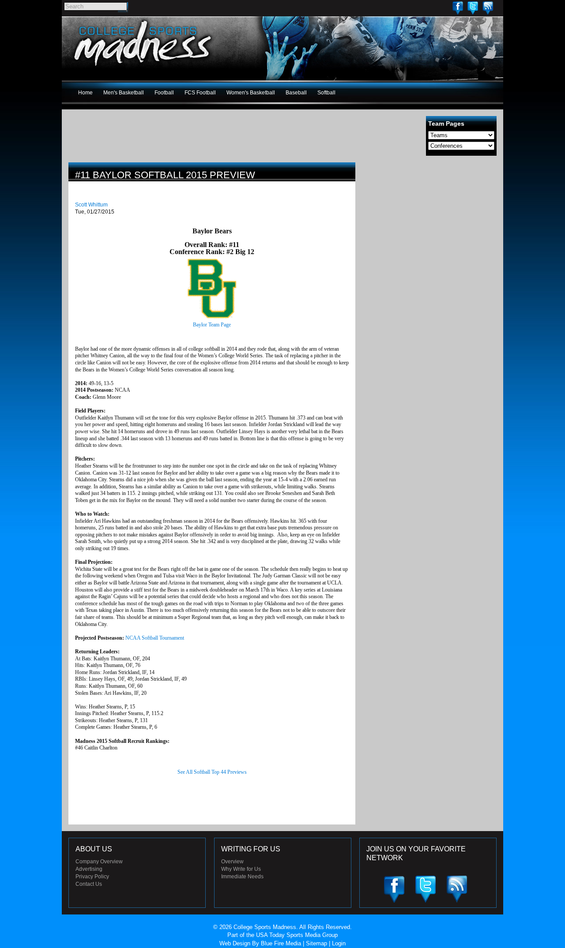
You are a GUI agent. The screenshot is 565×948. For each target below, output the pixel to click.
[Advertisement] (430, 224)
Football (164, 93)
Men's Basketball (123, 93)
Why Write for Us (241, 869)
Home (85, 93)
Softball (326, 93)
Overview (232, 861)
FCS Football (200, 93)
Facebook (457, 8)
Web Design (234, 943)
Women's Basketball (250, 93)
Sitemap (316, 943)
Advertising (88, 869)
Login (339, 943)
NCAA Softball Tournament (154, 638)
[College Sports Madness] (143, 68)
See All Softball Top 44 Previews (212, 772)
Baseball (296, 93)
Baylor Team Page (212, 325)
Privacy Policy (92, 876)
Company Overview (99, 861)
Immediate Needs (242, 876)
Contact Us (88, 884)
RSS (487, 8)
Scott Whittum (91, 205)
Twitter (472, 8)
